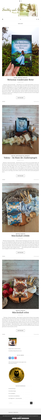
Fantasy (15, 77)
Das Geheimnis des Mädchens (14, 395)
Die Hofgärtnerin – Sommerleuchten (15, 398)
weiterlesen (20, 97)
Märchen (20, 77)
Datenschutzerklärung (25, 418)
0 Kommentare (36, 101)
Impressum (11, 412)
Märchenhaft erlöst (20, 312)
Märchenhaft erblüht (20, 236)
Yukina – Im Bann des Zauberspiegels (20, 157)
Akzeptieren (14, 418)
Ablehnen (19, 418)
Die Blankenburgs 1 (12, 388)
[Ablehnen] (39, 417)
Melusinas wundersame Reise (20, 79)
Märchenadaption (20, 155)
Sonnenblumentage (12, 391)
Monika (3, 101)
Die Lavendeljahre (12, 393)
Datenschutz (16, 412)
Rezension (25, 77)
